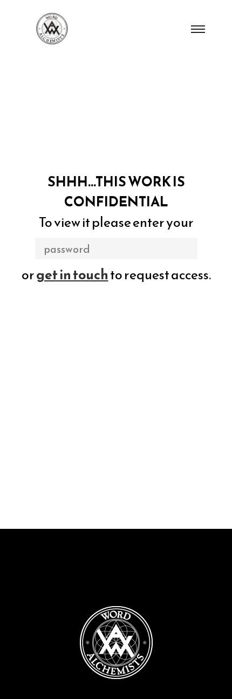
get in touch (72, 274)
